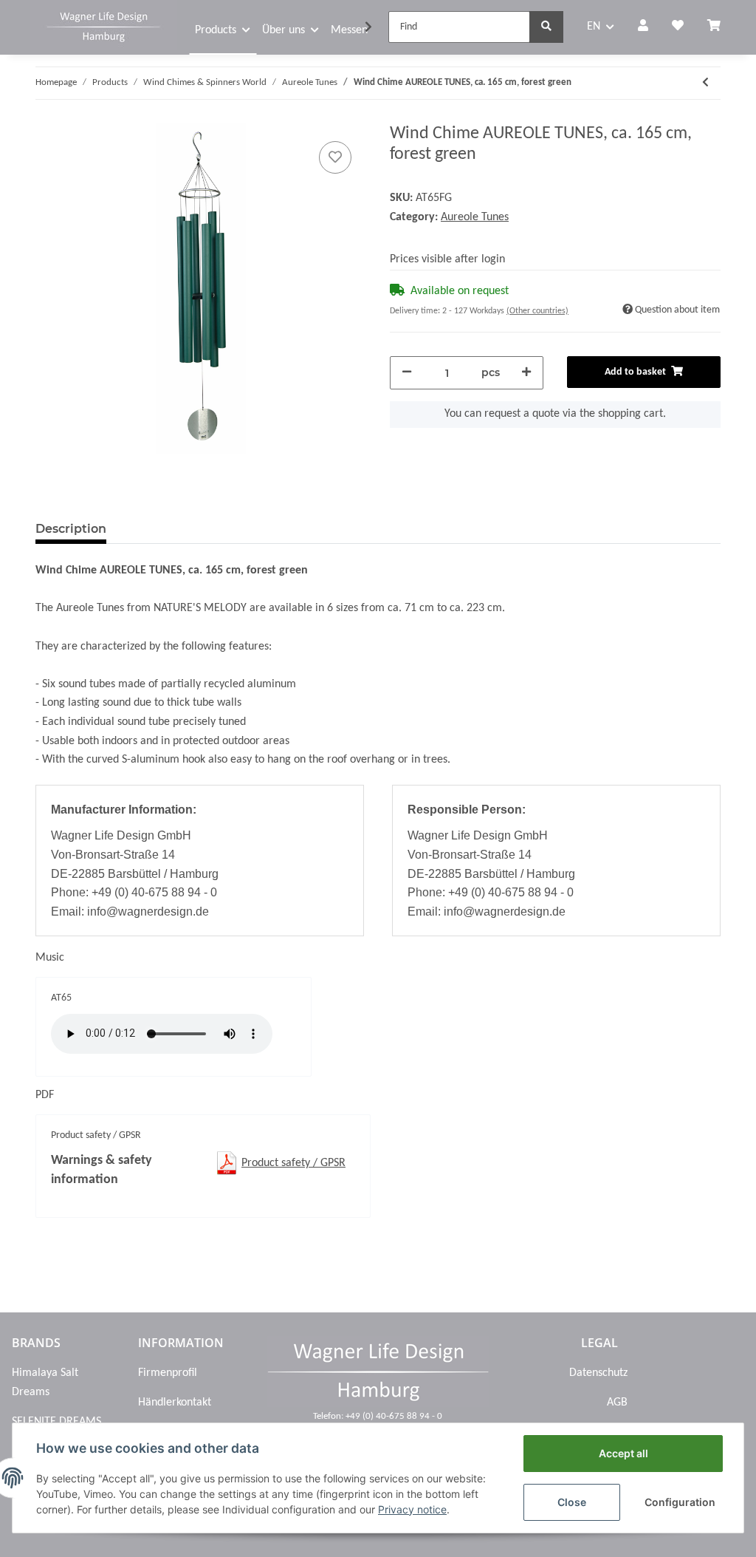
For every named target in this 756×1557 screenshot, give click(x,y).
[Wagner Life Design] (103, 25)
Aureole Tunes (475, 217)
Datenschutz (598, 1373)
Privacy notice (412, 1509)
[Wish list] (677, 27)
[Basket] (719, 27)
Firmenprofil (167, 1373)
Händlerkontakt (174, 1402)
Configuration (680, 1502)
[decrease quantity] (407, 373)
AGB (617, 1402)
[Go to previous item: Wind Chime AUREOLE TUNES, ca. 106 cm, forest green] (705, 83)
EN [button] (593, 27)
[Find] (546, 27)
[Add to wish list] (335, 157)
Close (571, 1502)
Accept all (623, 1453)
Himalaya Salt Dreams (45, 1382)
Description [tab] (70, 529)
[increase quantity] (526, 373)
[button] (643, 27)
